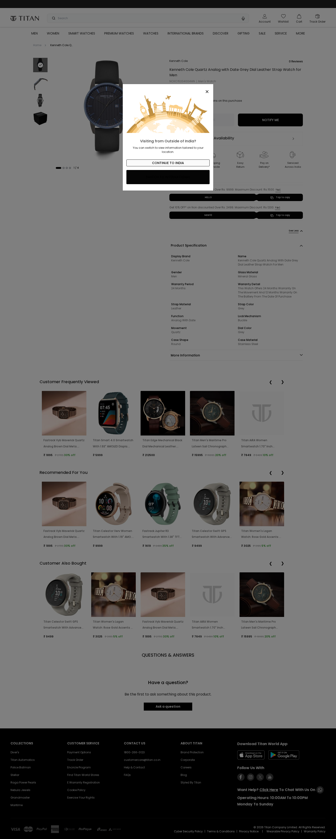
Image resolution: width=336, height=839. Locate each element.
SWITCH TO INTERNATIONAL (168, 177)
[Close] (168, 89)
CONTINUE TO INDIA (168, 163)
